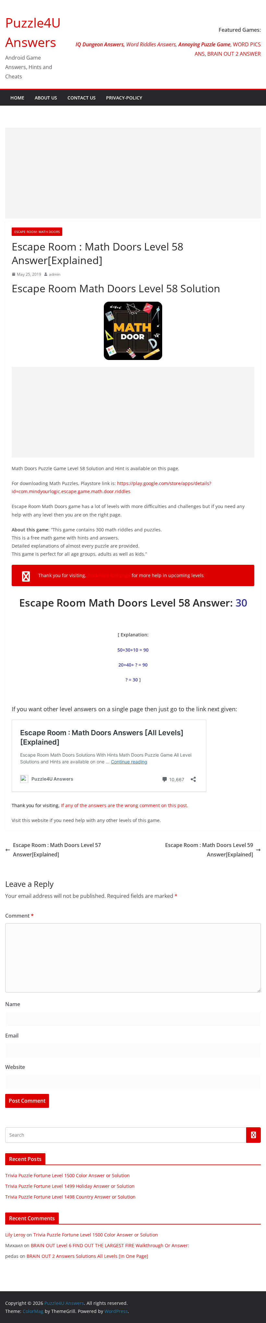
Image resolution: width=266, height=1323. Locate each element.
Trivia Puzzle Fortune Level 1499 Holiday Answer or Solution (70, 1186)
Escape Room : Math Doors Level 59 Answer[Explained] (209, 849)
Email (11, 1035)
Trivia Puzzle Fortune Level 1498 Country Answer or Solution (70, 1197)
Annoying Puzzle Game (204, 44)
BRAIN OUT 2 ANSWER (234, 53)
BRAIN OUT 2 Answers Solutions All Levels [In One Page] (87, 1256)
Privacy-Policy (124, 98)
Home (17, 98)
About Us (46, 98)
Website (15, 1067)
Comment (19, 915)
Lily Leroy (15, 1235)
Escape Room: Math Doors (37, 231)
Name (12, 1004)
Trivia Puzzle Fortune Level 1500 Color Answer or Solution (67, 1175)
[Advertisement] (133, 173)
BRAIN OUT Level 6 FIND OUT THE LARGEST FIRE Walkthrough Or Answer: (110, 1245)
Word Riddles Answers (150, 44)
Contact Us (81, 98)
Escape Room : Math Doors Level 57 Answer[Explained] (57, 849)
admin (54, 274)
